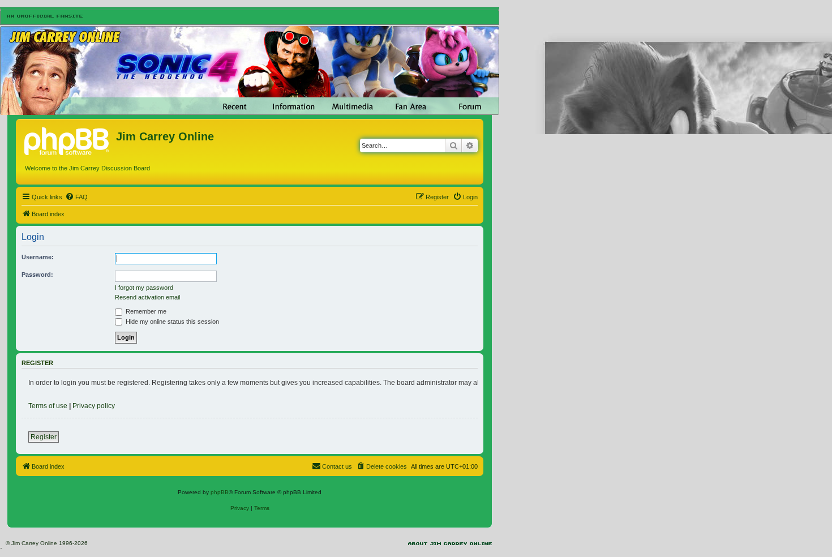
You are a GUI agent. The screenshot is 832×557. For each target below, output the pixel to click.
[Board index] (67, 140)
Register (44, 437)
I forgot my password (144, 287)
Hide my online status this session (171, 321)
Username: (38, 257)
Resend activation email (147, 297)
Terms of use (47, 406)
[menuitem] (76, 197)
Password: (37, 274)
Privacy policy (93, 406)
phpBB (220, 492)
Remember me (145, 311)
